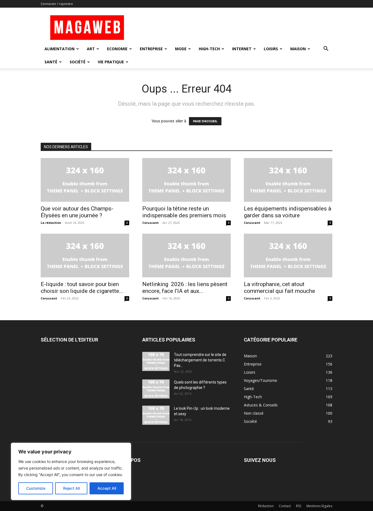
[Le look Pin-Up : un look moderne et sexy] (156, 415)
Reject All (71, 488)
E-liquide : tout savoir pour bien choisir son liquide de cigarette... (82, 287)
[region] (71, 471)
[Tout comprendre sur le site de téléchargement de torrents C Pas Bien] (156, 361)
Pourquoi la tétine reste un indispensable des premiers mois (184, 212)
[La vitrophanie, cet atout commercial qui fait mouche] (288, 255)
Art (91, 48)
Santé (51, 61)
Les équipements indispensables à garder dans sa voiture (287, 212)
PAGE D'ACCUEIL (205, 121)
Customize (35, 488)
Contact (285, 506)
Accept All (106, 488)
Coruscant (150, 223)
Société (77, 61)
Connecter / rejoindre (57, 4)
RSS (298, 506)
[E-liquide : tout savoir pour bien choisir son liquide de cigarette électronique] (85, 255)
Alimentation (60, 48)
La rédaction (51, 223)
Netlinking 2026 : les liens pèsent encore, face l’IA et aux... (184, 287)
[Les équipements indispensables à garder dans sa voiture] (288, 180)
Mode (181, 48)
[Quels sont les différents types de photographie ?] (156, 389)
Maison (298, 48)
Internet (241, 48)
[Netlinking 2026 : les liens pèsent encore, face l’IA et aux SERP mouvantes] (186, 255)
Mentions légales (319, 506)
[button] (325, 49)
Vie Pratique (111, 61)
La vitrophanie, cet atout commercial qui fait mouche (279, 287)
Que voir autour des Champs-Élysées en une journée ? (77, 212)
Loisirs (271, 48)
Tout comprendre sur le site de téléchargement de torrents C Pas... (200, 360)
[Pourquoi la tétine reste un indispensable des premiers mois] (186, 180)
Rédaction (266, 506)
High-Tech (209, 48)
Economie (117, 48)
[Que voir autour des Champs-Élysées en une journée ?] (85, 180)
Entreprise (151, 48)
